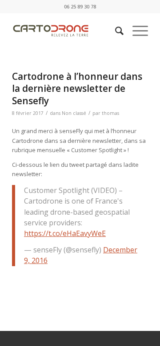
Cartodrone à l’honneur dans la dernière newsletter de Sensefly (77, 88)
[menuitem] (115, 30)
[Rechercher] (115, 30)
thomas (110, 113)
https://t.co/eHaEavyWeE (65, 233)
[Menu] (136, 30)
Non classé (74, 113)
